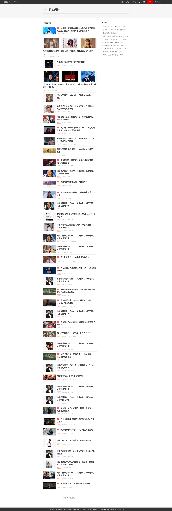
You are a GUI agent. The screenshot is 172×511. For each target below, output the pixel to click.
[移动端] (122, 2)
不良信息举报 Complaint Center (106, 509)
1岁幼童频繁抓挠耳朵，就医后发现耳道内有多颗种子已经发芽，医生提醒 (116, 36)
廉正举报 (117, 509)
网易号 (44, 56)
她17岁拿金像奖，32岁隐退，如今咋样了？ (74, 333)
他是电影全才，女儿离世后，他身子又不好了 (75, 440)
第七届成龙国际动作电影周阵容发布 (71, 62)
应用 (10, 2)
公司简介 (74, 509)
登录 (150, 2)
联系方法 (79, 509)
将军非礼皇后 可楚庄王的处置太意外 (75, 483)
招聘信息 (85, 509)
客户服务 (90, 509)
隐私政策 (95, 509)
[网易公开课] (128, 2)
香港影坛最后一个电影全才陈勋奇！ (75, 257)
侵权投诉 (122, 509)
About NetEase (67, 509)
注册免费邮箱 (157, 2)
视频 (59, 34)
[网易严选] (134, 2)
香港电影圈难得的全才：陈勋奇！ (74, 182)
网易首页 (6, 2)
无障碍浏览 (16, 2)
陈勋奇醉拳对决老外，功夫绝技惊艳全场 (77, 430)
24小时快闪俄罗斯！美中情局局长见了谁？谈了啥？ (116, 48)
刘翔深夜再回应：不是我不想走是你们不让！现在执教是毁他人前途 (116, 26)
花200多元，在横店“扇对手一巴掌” (113, 55)
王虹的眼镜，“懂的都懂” (110, 33)
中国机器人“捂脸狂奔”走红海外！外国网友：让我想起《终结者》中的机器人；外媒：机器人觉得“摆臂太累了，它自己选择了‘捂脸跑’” (116, 39)
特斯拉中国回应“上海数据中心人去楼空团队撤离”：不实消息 (116, 45)
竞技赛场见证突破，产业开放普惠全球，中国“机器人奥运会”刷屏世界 (116, 30)
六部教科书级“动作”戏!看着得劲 (70, 376)
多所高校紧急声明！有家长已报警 (112, 42)
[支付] (140, 2)
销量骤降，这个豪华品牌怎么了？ (112, 51)
